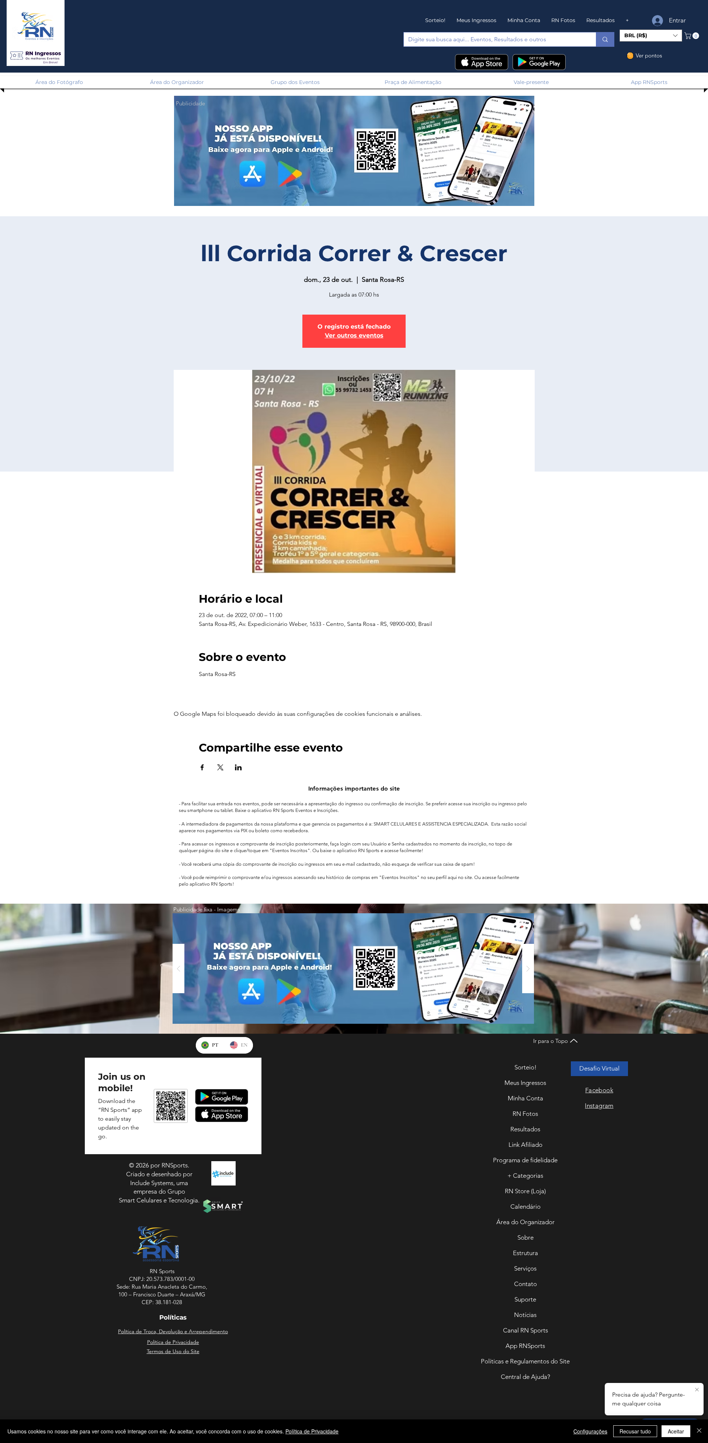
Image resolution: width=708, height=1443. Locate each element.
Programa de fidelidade (525, 1160)
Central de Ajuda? (525, 1376)
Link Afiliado (525, 1144)
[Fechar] (699, 1431)
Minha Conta (525, 1098)
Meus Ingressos (525, 1082)
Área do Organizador (525, 1222)
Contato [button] (525, 1284)
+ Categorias (525, 1175)
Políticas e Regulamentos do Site (525, 1361)
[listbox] (651, 35)
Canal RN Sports (525, 1330)
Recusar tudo (635, 1431)
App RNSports (525, 1345)
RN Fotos (525, 1113)
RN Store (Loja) (525, 1191)
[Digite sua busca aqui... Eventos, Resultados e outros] (605, 39)
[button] (35, 55)
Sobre (525, 1237)
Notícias (525, 1314)
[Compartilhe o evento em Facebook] (202, 767)
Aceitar (676, 1431)
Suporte (525, 1299)
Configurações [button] (590, 1431)
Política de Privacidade (312, 1431)
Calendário (525, 1206)
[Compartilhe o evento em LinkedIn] (238, 767)
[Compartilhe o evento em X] (220, 767)
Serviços (525, 1268)
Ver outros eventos (354, 335)
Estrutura (525, 1253)
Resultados (525, 1129)
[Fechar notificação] (697, 1390)
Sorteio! (525, 1067)
